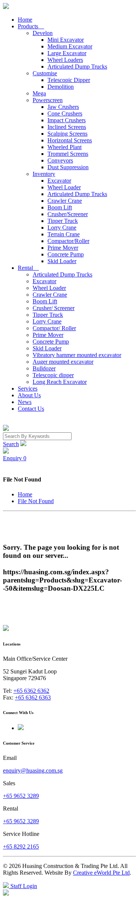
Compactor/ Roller (54, 328)
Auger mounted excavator (63, 362)
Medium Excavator (69, 46)
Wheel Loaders (65, 60)
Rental (28, 268)
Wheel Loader (64, 187)
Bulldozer (44, 368)
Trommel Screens (67, 154)
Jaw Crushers (63, 107)
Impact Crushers (66, 120)
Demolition (60, 86)
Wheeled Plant (64, 147)
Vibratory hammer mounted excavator (77, 355)
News (25, 402)
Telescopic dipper (53, 375)
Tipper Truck (62, 221)
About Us (29, 395)
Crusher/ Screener (54, 308)
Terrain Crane (63, 234)
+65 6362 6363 (33, 697)
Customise (45, 73)
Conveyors (60, 160)
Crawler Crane (64, 201)
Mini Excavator (65, 40)
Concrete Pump (65, 254)
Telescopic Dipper (68, 80)
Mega (39, 93)
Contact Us (31, 408)
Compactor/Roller (68, 241)
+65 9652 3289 (21, 796)
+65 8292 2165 (21, 846)
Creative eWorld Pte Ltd (101, 872)
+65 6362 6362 (31, 691)
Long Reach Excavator (60, 382)
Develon (43, 33)
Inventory (44, 174)
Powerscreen (48, 100)
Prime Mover (62, 247)
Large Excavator (66, 53)
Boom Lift (59, 207)
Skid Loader (61, 261)
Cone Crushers (64, 113)
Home (25, 19)
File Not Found (36, 501)
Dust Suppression (68, 167)
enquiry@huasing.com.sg (33, 770)
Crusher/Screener (67, 214)
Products (31, 26)
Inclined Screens (66, 127)
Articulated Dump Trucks (77, 66)
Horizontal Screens (69, 140)
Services (27, 388)
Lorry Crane (61, 227)
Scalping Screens (67, 133)
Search (11, 444)
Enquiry (14, 458)
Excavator (59, 180)
